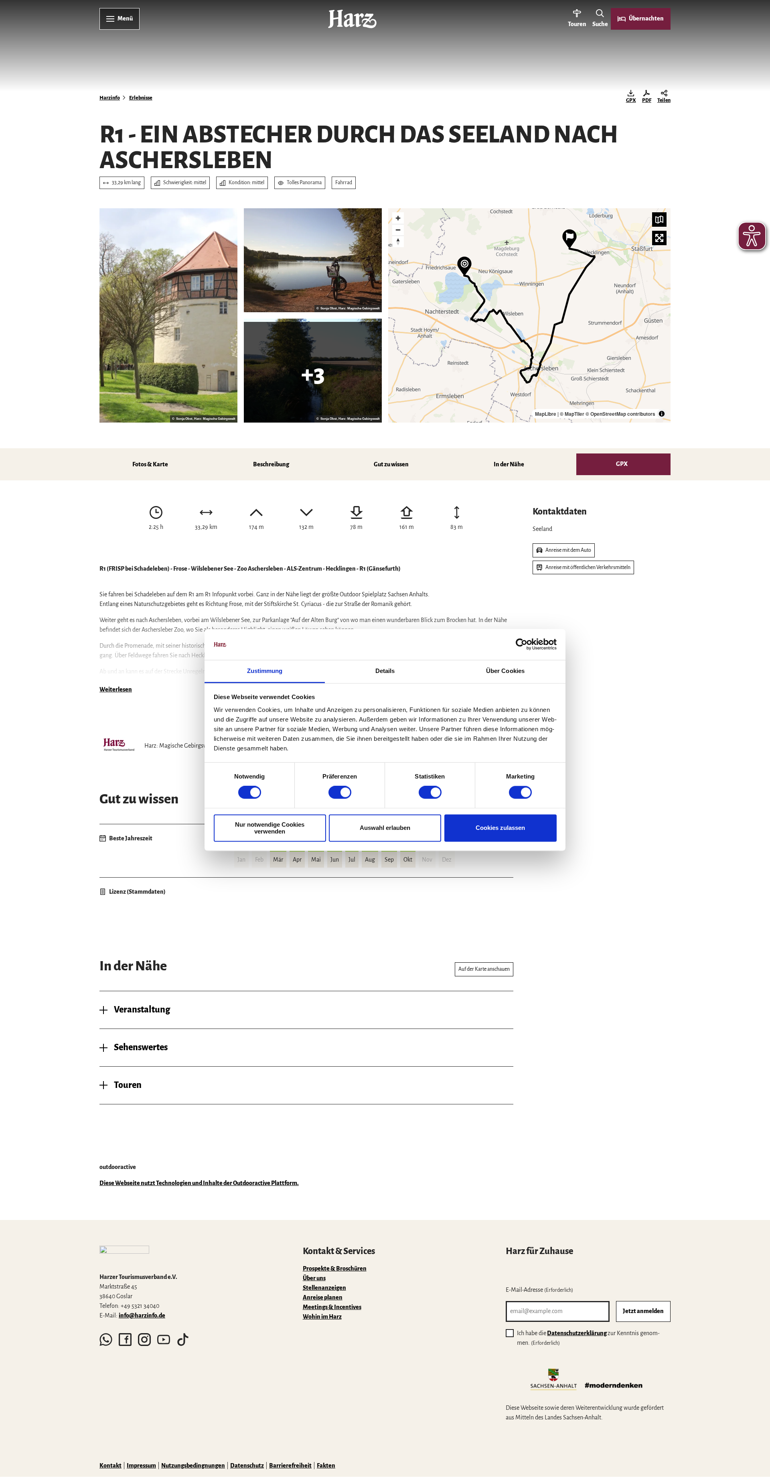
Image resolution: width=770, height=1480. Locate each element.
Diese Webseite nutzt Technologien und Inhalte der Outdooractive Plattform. (199, 1183)
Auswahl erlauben (385, 828)
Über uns (314, 1278)
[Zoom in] (398, 218)
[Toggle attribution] (662, 414)
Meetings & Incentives (332, 1307)
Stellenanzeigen (324, 1288)
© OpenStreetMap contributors (620, 413)
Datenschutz (247, 1465)
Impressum (141, 1465)
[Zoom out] (398, 230)
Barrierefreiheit (290, 1465)
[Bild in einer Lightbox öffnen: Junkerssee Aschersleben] (313, 260)
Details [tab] (385, 670)
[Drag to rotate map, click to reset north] (398, 241)
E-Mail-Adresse (539, 1290)
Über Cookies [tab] (505, 670)
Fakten (326, 1465)
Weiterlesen (115, 689)
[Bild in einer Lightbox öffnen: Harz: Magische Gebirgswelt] (118, 745)
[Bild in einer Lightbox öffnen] (124, 1256)
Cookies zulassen (500, 828)
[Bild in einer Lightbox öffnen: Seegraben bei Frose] (313, 371)
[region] (529, 315)
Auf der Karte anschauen (484, 969)
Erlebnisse (140, 98)
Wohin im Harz (322, 1316)
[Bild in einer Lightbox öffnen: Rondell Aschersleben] (168, 315)
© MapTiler (572, 413)
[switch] (339, 792)
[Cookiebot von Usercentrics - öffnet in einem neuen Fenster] (521, 644)
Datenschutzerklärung (577, 1333)
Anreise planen (322, 1297)
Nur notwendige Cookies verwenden (269, 828)
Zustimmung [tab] (265, 670)
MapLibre (545, 413)
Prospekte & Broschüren (335, 1268)
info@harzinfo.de (142, 1315)
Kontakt (110, 1465)
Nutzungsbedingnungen (193, 1465)
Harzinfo (109, 98)
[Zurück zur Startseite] (352, 18)
